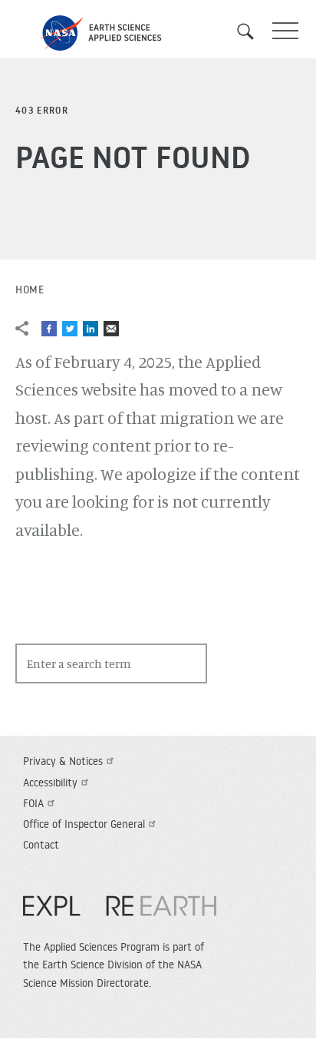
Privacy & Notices (63, 761)
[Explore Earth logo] (119, 914)
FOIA (33, 803)
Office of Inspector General (84, 824)
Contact (41, 845)
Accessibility (50, 782)
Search (250, 31)
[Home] (158, 33)
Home (29, 289)
